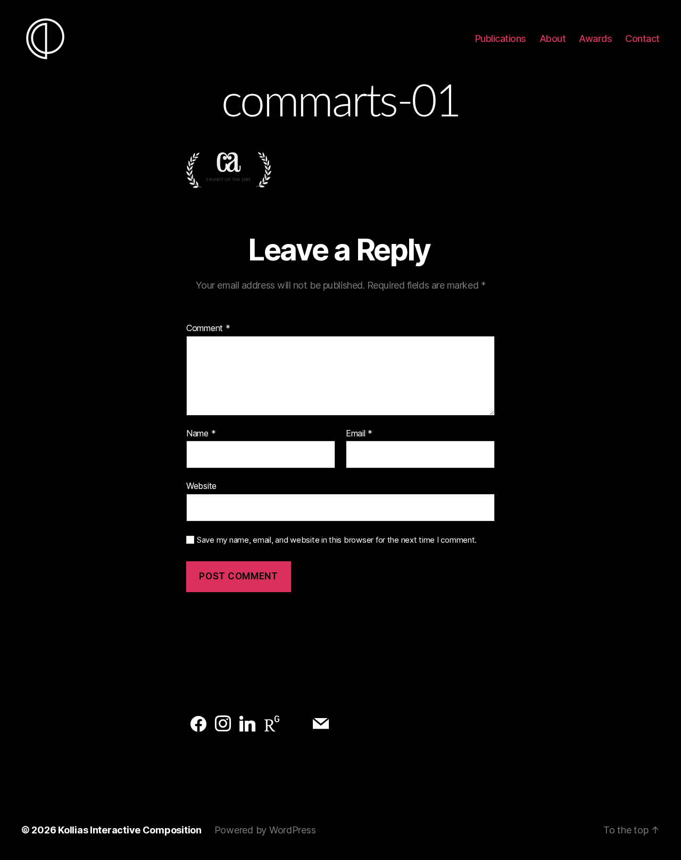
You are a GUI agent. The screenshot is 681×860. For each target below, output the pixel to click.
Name (200, 434)
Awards (595, 38)
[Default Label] (198, 724)
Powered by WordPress (265, 830)
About (552, 38)
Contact (642, 38)
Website (201, 485)
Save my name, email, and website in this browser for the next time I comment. (337, 540)
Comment (208, 328)
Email (359, 434)
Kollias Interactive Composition (130, 830)
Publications (500, 38)
